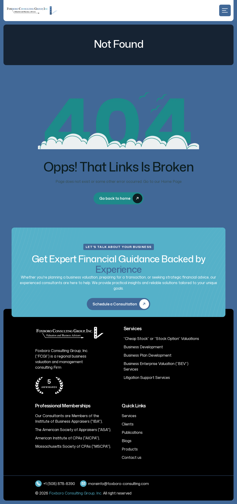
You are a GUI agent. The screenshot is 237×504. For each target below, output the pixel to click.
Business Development (143, 346)
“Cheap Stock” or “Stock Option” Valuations (161, 338)
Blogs (126, 440)
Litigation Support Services (147, 377)
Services (129, 415)
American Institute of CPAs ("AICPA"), (67, 438)
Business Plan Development (148, 355)
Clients (128, 424)
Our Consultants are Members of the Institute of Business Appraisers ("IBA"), (69, 418)
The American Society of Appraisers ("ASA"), (73, 429)
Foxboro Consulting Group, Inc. (75, 493)
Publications (132, 432)
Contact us (131, 457)
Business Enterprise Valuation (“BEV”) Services (156, 366)
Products (130, 449)
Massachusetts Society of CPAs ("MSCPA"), (73, 446)
